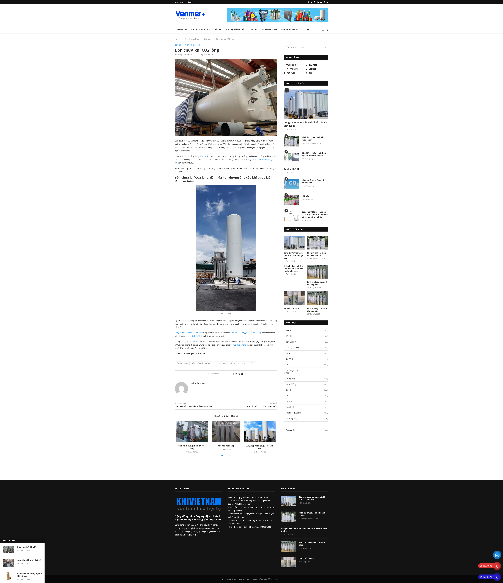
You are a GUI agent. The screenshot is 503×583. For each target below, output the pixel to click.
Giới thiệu (179, 2)
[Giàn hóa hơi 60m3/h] (8, 549)
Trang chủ (182, 29)
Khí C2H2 (307, 359)
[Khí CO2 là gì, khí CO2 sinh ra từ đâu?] (291, 184)
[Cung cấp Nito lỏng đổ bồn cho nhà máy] (260, 431)
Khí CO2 (307, 364)
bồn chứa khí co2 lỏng (201, 363)
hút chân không (239, 345)
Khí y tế (217, 29)
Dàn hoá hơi (307, 342)
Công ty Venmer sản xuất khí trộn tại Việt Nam (305, 124)
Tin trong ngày (269, 29)
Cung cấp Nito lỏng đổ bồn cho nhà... (260, 447)
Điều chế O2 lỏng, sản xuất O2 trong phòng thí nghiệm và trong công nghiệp (315, 214)
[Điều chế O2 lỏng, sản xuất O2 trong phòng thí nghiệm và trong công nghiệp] (291, 216)
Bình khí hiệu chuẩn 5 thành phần (317, 283)
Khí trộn (305, 196)
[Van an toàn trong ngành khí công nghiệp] (8, 576)
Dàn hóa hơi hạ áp (226, 446)
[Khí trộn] (291, 200)
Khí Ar (307, 353)
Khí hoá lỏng (307, 384)
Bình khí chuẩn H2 (292, 308)
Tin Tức (253, 29)
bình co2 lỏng (182, 363)
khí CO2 (202, 156)
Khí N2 (307, 390)
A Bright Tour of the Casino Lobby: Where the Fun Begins (293, 268)
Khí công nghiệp (199, 29)
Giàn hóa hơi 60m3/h (27, 547)
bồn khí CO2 (235, 363)
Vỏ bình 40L (307, 430)
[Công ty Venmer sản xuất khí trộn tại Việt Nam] (306, 104)
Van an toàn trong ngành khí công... (29, 574)
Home (177, 39)
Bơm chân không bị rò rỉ (29, 560)
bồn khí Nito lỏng (253, 332)
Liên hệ (189, 2)
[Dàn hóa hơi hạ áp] (226, 431)
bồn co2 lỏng (220, 363)
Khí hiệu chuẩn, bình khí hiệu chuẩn (313, 138)
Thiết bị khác (307, 407)
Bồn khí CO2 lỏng (238, 332)
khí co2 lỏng (249, 363)
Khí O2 (307, 395)
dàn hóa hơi (256, 159)
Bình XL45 (196, 336)
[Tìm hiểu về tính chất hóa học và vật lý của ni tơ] (291, 157)
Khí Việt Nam (187, 55)
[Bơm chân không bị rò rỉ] (8, 563)
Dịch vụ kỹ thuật (307, 347)
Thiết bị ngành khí (234, 29)
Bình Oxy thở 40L (291, 169)
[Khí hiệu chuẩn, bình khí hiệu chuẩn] (291, 141)
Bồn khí (207, 39)
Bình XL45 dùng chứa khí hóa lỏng (192, 447)
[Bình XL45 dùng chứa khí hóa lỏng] (192, 431)
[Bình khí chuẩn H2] (294, 298)
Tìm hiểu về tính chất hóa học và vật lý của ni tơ (314, 154)
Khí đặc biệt (307, 378)
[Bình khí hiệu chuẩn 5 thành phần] (317, 272)
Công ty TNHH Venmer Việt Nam (189, 332)
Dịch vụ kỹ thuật (289, 29)
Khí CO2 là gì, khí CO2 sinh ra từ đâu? (314, 181)
